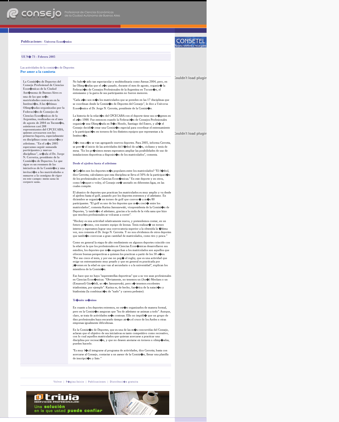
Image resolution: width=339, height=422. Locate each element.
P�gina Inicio (75, 381)
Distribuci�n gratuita (124, 381)
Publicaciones (97, 381)
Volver (57, 381)
